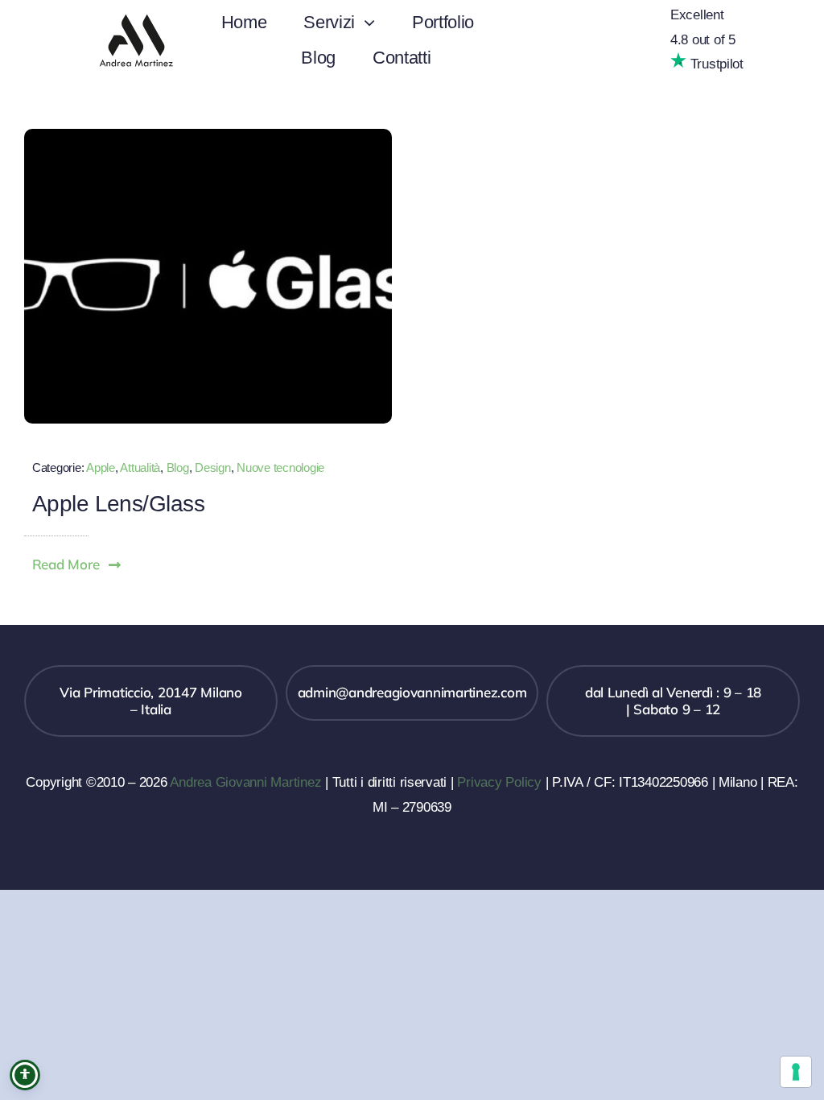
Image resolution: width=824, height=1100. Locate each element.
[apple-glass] (208, 135)
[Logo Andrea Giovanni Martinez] (135, 11)
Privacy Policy (499, 782)
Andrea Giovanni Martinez (245, 782)
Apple (100, 467)
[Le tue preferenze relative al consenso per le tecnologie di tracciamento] (796, 1072)
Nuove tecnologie (280, 467)
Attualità (140, 467)
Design (212, 467)
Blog (178, 467)
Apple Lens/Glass (118, 503)
